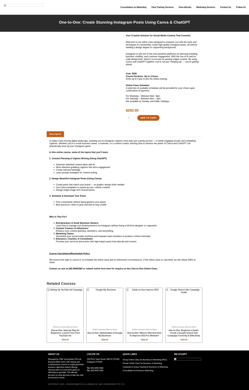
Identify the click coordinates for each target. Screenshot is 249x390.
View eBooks (185, 7)
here (108, 268)
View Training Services (162, 7)
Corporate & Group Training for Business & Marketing (145, 367)
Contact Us (225, 7)
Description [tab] (55, 134)
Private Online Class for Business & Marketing (142, 363)
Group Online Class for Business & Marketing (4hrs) (145, 360)
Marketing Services (205, 7)
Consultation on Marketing (133, 7)
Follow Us (241, 7)
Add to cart (148, 117)
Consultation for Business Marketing (138, 370)
